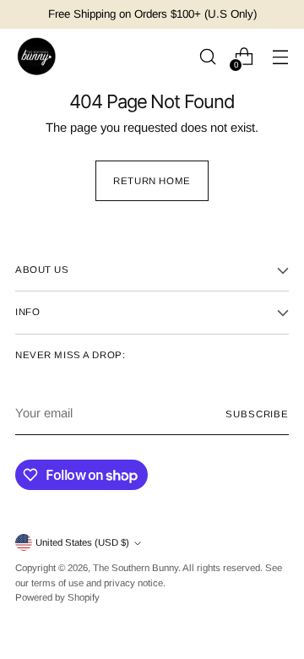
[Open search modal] (207, 57)
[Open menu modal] (280, 57)
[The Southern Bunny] (36, 56)
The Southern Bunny (135, 568)
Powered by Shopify (57, 597)
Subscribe (257, 414)
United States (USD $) (82, 542)
